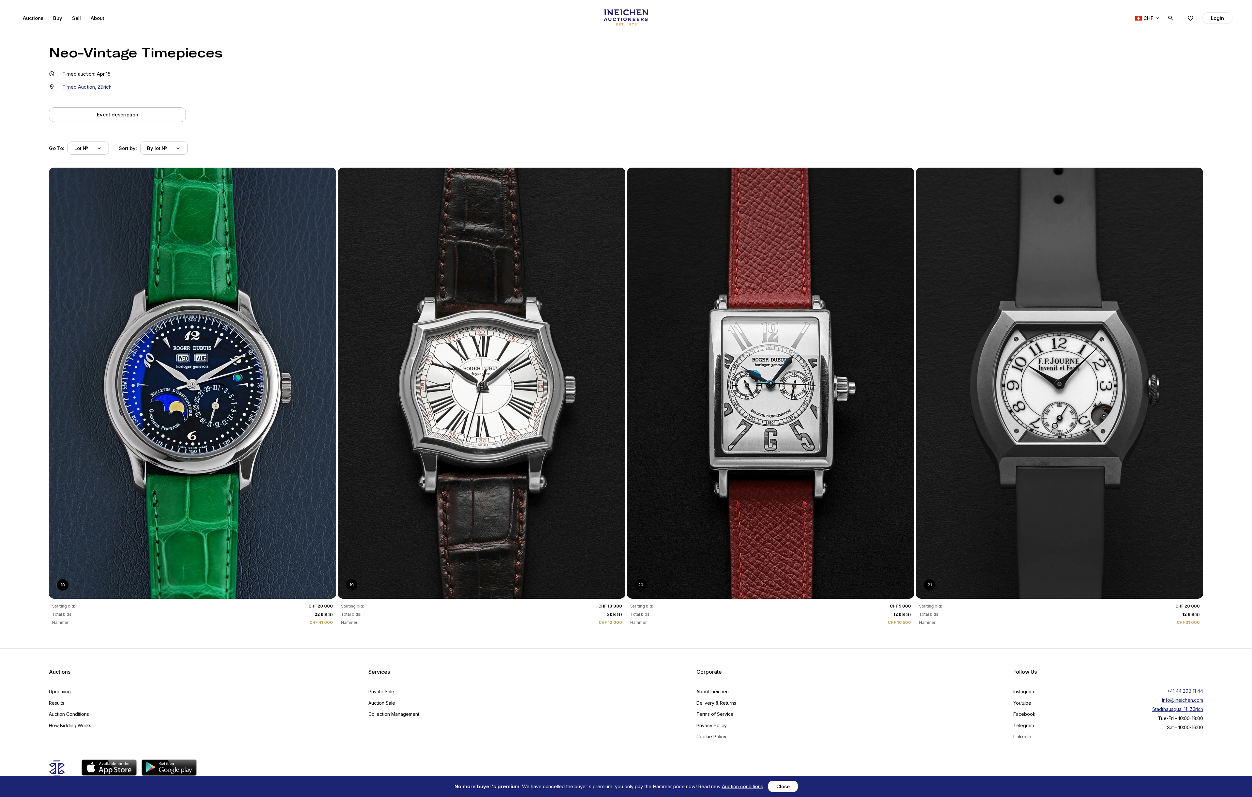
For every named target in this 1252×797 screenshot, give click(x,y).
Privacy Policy (711, 725)
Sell (76, 18)
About (97, 18)
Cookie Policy (711, 736)
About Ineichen (712, 691)
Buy (57, 18)
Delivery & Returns (716, 703)
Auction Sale (381, 703)
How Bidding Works (70, 725)
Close (783, 786)
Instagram (1023, 691)
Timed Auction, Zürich (87, 87)
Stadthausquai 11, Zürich (1177, 709)
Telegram (1023, 725)
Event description (117, 115)
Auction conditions (742, 786)
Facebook (1024, 714)
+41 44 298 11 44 (1185, 691)
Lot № (81, 148)
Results (56, 703)
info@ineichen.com (1182, 700)
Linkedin (1022, 736)
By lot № (157, 148)
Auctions (33, 18)
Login (1217, 18)
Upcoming (60, 691)
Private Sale (381, 691)
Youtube (1022, 703)
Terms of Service (715, 714)
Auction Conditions (69, 714)
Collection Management (393, 714)
